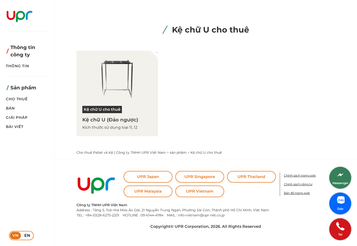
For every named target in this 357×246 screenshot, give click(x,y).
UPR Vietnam (199, 191)
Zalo (340, 209)
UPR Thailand (251, 176)
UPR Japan (148, 176)
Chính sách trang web (300, 175)
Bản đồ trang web (297, 193)
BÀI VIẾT (15, 127)
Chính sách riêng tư (298, 184)
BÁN (10, 108)
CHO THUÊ (17, 99)
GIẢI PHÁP (17, 117)
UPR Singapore (199, 176)
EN (27, 235)
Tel (340, 234)
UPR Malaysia (148, 191)
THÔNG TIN (17, 66)
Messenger (340, 183)
